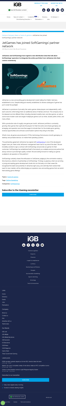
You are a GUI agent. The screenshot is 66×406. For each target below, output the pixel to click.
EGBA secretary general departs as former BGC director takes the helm (22, 361)
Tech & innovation (33, 283)
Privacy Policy (7, 402)
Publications (38, 19)
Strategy (33, 280)
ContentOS (32, 17)
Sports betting (33, 276)
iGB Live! (4, 331)
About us (4, 313)
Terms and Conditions (26, 402)
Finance (33, 257)
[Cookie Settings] (3, 403)
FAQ (3, 318)
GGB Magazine (6, 348)
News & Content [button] (18, 17)
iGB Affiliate (5, 334)
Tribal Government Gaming (9, 353)
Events (4, 299)
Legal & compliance (33, 260)
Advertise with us (6, 321)
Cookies (15, 402)
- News (9, 363)
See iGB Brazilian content (18, 10)
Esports (33, 254)
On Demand (54, 17)
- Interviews (12, 371)
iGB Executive (6, 340)
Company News (13, 35)
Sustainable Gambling (33, 273)
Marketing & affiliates (33, 267)
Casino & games (25, 35)
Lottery (33, 263)
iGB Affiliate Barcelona (8, 337)
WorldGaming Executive (23, 19)
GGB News (5, 345)
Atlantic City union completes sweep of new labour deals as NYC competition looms (25, 365)
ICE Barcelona (6, 342)
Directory (44, 17)
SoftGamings (41, 142)
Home (8, 17)
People (33, 270)
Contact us (5, 315)
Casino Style (5, 351)
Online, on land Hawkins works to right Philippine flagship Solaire (20, 369)
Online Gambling (12, 180)
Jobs (48, 19)
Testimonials (5, 324)
